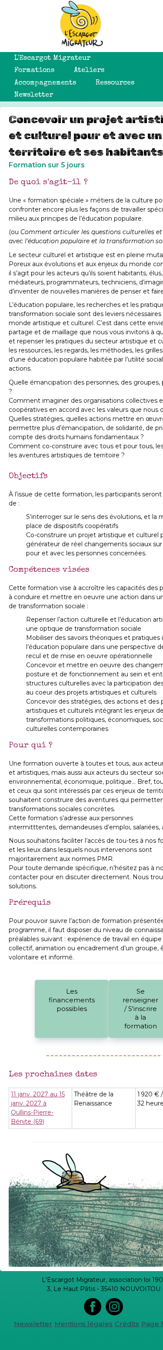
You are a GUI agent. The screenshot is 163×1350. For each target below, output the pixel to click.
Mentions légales (83, 1323)
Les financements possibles (72, 1000)
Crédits (127, 1323)
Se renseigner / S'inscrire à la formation (140, 1008)
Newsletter (33, 95)
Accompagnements (45, 83)
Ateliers (89, 70)
